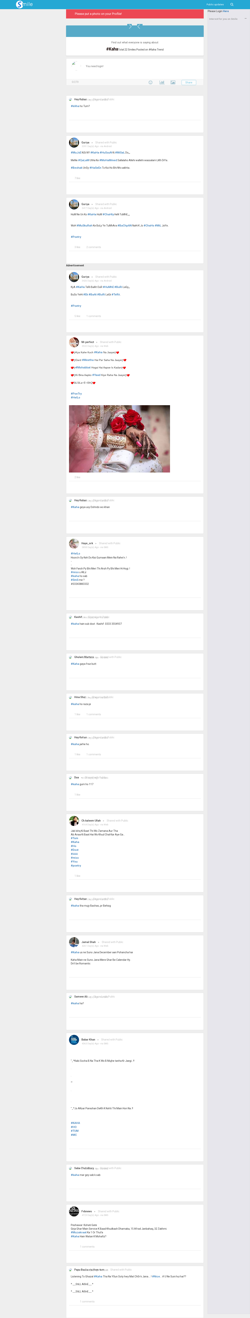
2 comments (93, 247)
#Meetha (88, 360)
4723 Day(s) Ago (90, 1215)
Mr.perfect (87, 342)
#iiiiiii (74, 854)
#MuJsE (76, 152)
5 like (77, 316)
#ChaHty (108, 214)
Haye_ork (87, 543)
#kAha (75, 106)
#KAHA (75, 1123)
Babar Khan (88, 1039)
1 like (77, 714)
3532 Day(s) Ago (90, 346)
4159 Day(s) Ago (90, 778)
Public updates (216, 4)
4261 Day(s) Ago (90, 946)
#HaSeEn (95, 167)
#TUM (75, 1131)
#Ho (73, 846)
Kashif (78, 617)
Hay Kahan (80, 99)
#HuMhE (108, 287)
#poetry (76, 865)
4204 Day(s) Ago (90, 899)
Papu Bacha (81, 1269)
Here (226, 11)
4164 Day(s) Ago (90, 824)
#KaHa (94, 152)
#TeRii (116, 294)
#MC (74, 1135)
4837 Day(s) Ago (90, 1270)
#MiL (158, 225)
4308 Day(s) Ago (90, 997)
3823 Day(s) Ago (90, 501)
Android (108, 146)
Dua (76, 777)
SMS (106, 100)
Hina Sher (80, 697)
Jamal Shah (88, 942)
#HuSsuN (106, 152)
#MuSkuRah (84, 225)
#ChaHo (149, 225)
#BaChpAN (124, 225)
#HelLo (75, 397)
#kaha (75, 576)
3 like (77, 247)
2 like (77, 477)
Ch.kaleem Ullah (91, 820)
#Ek (85, 294)
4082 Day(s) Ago (90, 657)
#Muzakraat (79, 1232)
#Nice (156, 1276)
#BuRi (118, 287)
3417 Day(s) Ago (90, 208)
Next (130, 26)
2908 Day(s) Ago (90, 100)
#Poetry (76, 237)
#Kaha (98, 352)
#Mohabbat (83, 367)
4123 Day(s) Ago (90, 697)
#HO (74, 1127)
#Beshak (76, 167)
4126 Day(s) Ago (90, 738)
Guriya (85, 142)
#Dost (75, 850)
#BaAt (93, 294)
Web (106, 346)
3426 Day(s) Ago (90, 281)
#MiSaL (120, 152)
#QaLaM (83, 160)
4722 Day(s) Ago (90, 1168)
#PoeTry (76, 393)
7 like (77, 178)
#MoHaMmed (108, 160)
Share (188, 82)
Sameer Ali (80, 996)
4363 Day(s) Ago (90, 1043)
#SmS (74, 580)
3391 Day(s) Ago (90, 146)
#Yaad (96, 375)
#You (74, 861)
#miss (75, 572)
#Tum (74, 838)
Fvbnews (86, 1211)
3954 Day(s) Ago (90, 617)
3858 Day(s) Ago (90, 547)
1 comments (93, 316)
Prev (140, 26)
